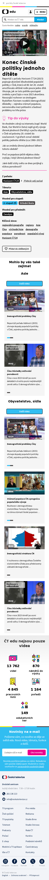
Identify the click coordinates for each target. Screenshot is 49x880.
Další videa (24, 283)
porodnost (19, 233)
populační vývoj (35, 233)
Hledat (40, 19)
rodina (17, 25)
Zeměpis (7, 214)
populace (7, 233)
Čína (4, 229)
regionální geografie (13, 225)
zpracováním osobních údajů (30, 766)
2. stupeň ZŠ (9, 203)
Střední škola (27, 203)
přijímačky (34, 25)
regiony (30, 225)
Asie (5, 192)
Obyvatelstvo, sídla (21, 192)
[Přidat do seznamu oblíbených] (41, 293)
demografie (32, 229)
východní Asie (16, 229)
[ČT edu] (9, 13)
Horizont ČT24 (11, 180)
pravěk (25, 25)
